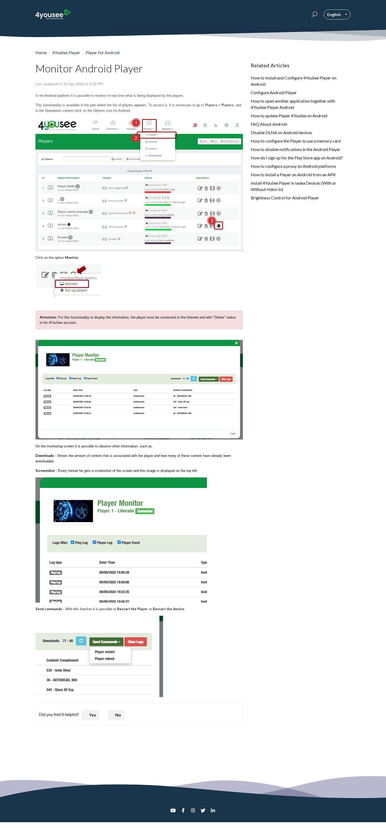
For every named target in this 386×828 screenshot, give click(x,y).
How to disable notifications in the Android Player (295, 149)
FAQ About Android (269, 124)
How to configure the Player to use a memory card (296, 140)
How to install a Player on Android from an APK (293, 174)
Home (41, 52)
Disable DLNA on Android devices (281, 132)
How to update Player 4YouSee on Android (289, 115)
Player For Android (102, 52)
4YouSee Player (66, 52)
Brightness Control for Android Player (285, 197)
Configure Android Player (274, 92)
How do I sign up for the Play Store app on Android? (297, 157)
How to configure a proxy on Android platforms (293, 166)
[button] (313, 14)
